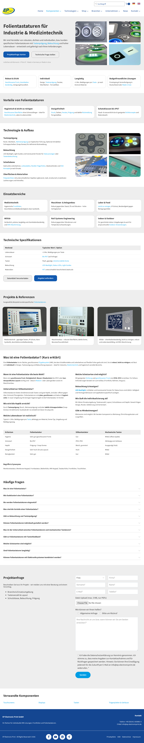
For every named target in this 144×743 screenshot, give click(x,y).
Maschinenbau (57, 339)
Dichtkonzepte (130, 112)
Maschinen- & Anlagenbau (63, 202)
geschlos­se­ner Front (103, 378)
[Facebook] (48, 737)
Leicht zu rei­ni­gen (104, 206)
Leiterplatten (26, 166)
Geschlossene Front (12, 82)
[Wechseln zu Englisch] (138, 4)
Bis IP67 (45, 256)
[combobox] (109, 4)
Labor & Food (104, 202)
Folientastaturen (40, 302)
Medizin (39, 380)
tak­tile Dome (82, 339)
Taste (94, 82)
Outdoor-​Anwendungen (117, 225)
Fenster (64, 112)
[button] (16, 55)
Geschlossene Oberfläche (13, 112)
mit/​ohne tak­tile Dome (61, 261)
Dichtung (89, 378)
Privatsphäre (111, 737)
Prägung (71, 112)
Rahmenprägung (22, 142)
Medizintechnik (9, 115)
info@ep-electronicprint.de (131, 724)
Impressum (137, 737)
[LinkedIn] (62, 737)
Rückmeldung (87, 112)
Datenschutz (126, 737)
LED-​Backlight (80, 390)
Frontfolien (17, 206)
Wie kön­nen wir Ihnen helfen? (88, 609)
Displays (42, 702)
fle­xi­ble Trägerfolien (38, 166)
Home (40, 11)
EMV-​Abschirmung (13, 225)
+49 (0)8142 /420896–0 (133, 722)
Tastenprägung (40, 43)
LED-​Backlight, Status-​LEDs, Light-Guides (56, 265)
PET (43, 269)
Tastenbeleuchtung (10, 156)
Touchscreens (8, 702)
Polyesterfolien (8, 178)
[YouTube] (55, 737)
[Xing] (69, 737)
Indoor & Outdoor (106, 218)
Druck (53, 112)
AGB (118, 737)
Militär (7, 218)
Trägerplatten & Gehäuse (119, 702)
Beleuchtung (53, 43)
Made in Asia (126, 85)
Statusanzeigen (49, 154)
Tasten (76, 702)
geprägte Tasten (22, 339)
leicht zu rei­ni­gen (128, 339)
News (125, 11)
